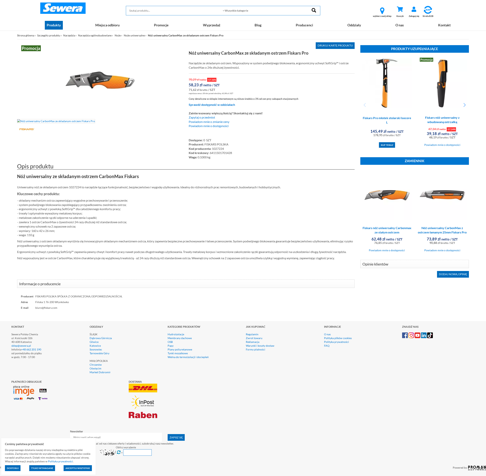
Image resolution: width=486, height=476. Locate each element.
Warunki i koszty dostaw (260, 345)
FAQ (326, 345)
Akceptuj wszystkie (77, 468)
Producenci (304, 25)
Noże (118, 35)
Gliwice (94, 341)
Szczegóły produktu (48, 35)
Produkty (54, 25)
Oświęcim (95, 368)
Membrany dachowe (180, 338)
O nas (399, 25)
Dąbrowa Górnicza (101, 338)
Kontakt (444, 25)
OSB (170, 341)
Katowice (95, 345)
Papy (171, 345)
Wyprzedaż (211, 25)
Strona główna (25, 35)
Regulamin (252, 334)
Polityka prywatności (336, 341)
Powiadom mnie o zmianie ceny (209, 121)
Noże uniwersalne (134, 35)
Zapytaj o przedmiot (202, 117)
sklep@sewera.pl (21, 345)
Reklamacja (252, 341)
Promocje (161, 25)
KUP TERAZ (387, 145)
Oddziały (354, 25)
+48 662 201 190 (31, 349)
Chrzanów (96, 364)
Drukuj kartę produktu (335, 45)
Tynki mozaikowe (178, 353)
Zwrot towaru (254, 338)
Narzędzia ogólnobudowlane (95, 35)
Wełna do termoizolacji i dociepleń (188, 357)
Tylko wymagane (42, 468)
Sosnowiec (96, 349)
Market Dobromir (100, 372)
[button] (464, 105)
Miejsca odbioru (107, 25)
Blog (258, 25)
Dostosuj (13, 468)
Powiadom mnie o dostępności (209, 126)
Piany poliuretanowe (180, 349)
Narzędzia (69, 35)
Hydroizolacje (176, 334)
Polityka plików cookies (338, 338)
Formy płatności (255, 349)
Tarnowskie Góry (99, 353)
